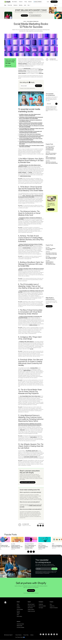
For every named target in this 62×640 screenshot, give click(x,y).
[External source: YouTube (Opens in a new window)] (46, 634)
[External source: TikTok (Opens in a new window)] (51, 634)
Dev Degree (41, 607)
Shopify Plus (52, 605)
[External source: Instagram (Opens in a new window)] (49, 634)
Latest (25, 5)
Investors (18, 607)
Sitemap (31, 634)
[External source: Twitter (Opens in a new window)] (43, 634)
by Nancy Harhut (31, 142)
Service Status (19, 616)
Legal (18, 614)
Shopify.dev (41, 604)
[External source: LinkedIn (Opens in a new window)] (54, 634)
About (18, 604)
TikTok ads (41, 73)
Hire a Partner (30, 607)
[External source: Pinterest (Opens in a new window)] (57, 634)
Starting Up (15, 5)
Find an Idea (10, 5)
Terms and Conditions (49, 109)
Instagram (24, 172)
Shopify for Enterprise (54, 607)
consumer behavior (27, 247)
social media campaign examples (30, 456)
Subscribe (54, 568)
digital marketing (27, 370)
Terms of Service (18, 634)
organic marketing (22, 73)
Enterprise (30, 1)
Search (55, 5)
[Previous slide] (28, 552)
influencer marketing (22, 63)
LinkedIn (20, 172)
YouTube (30, 172)
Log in (48, 1)
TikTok (23, 195)
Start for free (54, 1)
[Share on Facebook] (38, 525)
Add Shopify (49, 306)
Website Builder (19, 625)
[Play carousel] (31, 552)
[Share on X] (40, 525)
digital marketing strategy (25, 176)
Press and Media (20, 609)
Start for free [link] (38, 85)
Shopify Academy (31, 609)
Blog (5, 5)
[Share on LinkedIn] (43, 525)
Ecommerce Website (20, 627)
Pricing (25, 1)
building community (33, 325)
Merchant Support (31, 604)
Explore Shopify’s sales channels (27, 482)
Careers (18, 605)
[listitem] (31, 543)
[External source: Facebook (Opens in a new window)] (40, 634)
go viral (31, 348)
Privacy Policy (46, 573)
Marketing (20, 5)
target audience (33, 437)
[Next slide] (34, 552)
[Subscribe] (56, 104)
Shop (51, 604)
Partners (18, 611)
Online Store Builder (20, 623)
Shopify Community (31, 611)
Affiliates (18, 612)
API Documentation (42, 605)
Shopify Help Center (31, 605)
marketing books (27, 68)
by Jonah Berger (30, 134)
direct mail (22, 429)
